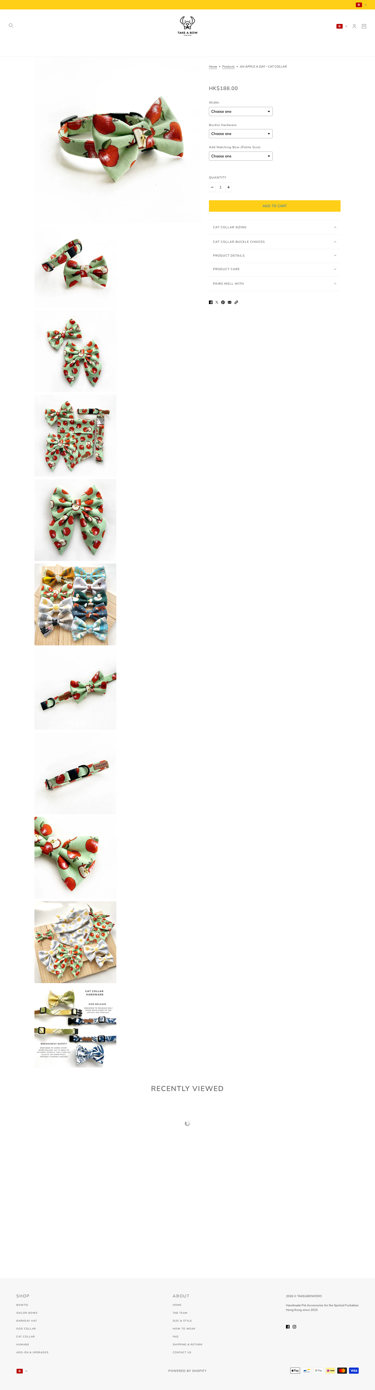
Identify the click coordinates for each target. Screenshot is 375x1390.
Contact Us (182, 1352)
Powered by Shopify (187, 1371)
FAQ (176, 1336)
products (228, 67)
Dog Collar (26, 1329)
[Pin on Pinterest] (223, 302)
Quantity (217, 178)
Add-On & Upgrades (32, 1352)
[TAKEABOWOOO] (187, 26)
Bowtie (22, 1305)
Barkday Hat (26, 1321)
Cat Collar (25, 1336)
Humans (22, 1344)
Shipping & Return (187, 1344)
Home (213, 67)
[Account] (354, 26)
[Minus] (212, 187)
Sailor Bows (27, 1313)
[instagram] (294, 1326)
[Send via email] (229, 302)
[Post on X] (217, 302)
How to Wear (184, 1329)
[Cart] (364, 26)
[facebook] (288, 1326)
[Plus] (228, 187)
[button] (236, 302)
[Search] (11, 25)
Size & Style (182, 1321)
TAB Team (180, 1313)
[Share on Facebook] (211, 302)
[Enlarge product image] (117, 140)
